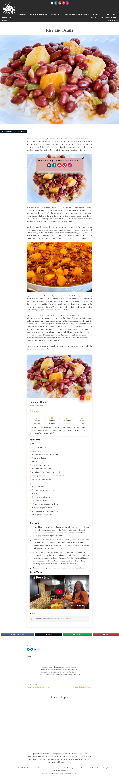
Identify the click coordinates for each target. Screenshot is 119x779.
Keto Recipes (97, 14)
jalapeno (70, 669)
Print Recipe (21, 131)
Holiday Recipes (83, 14)
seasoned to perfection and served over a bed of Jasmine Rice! (59, 672)
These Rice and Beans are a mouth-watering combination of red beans (59, 674)
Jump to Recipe (8, 131)
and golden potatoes (49, 669)
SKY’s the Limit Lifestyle (50, 774)
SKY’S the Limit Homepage (38, 14)
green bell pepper (61, 669)
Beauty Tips (92, 17)
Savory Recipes (55, 14)
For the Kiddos (110, 14)
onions (75, 669)
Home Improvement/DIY (109, 17)
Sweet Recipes (69, 14)
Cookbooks (22, 14)
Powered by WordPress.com (68, 774)
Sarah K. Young (47, 667)
